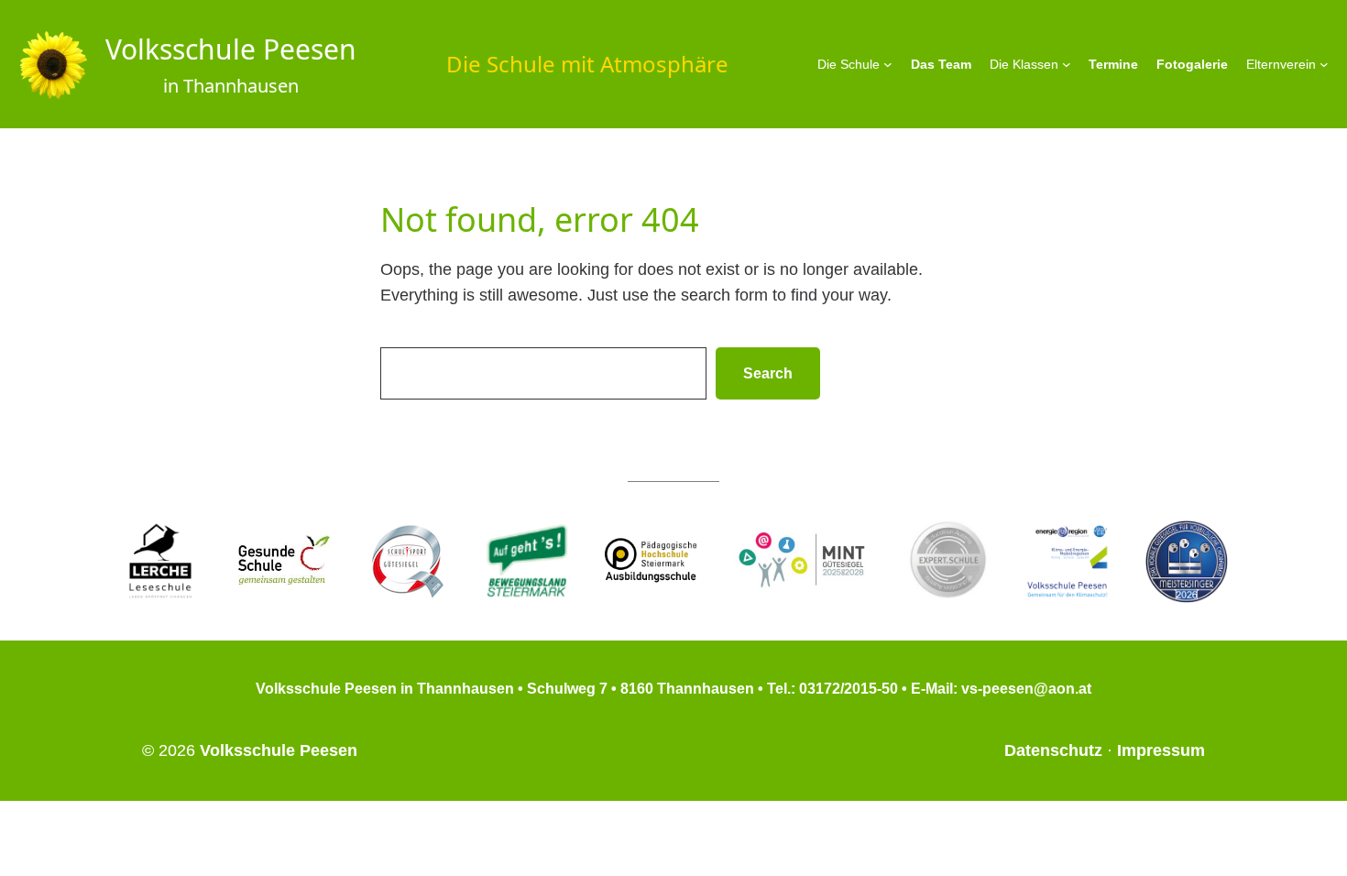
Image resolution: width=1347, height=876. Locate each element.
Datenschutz (1053, 750)
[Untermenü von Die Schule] (888, 64)
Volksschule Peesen (230, 49)
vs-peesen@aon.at (1026, 688)
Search (768, 373)
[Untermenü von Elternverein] (1324, 64)
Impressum (1161, 750)
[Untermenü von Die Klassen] (1066, 64)
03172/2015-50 (848, 688)
